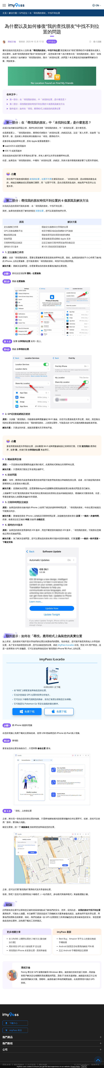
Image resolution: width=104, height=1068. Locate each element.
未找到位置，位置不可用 (40, 179)
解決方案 (13, 13)
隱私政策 (7, 1064)
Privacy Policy (75, 1066)
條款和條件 (19, 1064)
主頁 (5, 13)
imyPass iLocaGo (66, 645)
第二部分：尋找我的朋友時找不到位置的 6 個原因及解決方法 (37, 104)
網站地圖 (43, 1064)
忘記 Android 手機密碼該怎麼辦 (73, 950)
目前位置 (40, 210)
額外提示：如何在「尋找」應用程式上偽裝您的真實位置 (35, 108)
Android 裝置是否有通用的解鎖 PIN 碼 (76, 946)
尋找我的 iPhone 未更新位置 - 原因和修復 (28, 950)
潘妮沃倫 (25, 967)
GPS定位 (23, 13)
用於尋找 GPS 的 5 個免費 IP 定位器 (25, 946)
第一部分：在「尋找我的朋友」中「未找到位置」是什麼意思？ (38, 99)
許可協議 (31, 1064)
